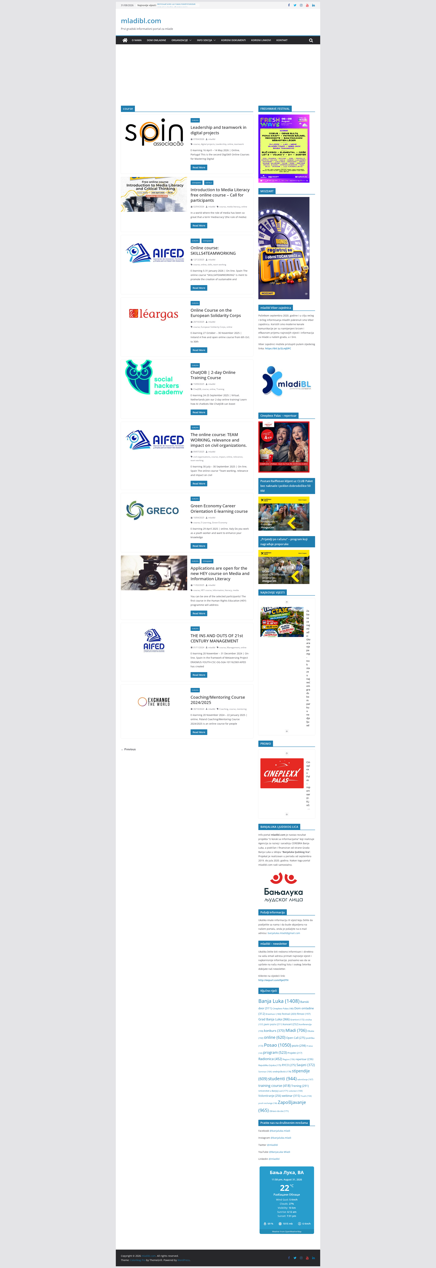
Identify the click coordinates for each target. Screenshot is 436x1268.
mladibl (211, 139)
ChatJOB (197, 389)
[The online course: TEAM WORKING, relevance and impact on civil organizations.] (154, 439)
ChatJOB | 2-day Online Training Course (213, 374)
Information (218, 590)
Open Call (295, 1038)
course (196, 144)
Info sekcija (204, 40)
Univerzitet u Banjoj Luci (273, 1090)
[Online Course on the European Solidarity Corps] (154, 315)
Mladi (296, 1030)
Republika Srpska (269, 1065)
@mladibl (272, 1144)
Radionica (270, 1058)
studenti (282, 1078)
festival (289, 1013)
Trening (300, 1086)
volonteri (296, 1090)
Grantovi (297, 1019)
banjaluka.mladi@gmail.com (284, 933)
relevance (238, 456)
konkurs (274, 1030)
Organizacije (180, 40)
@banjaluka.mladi (280, 1130)
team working (219, 264)
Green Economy (219, 522)
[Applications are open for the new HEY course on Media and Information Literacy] (154, 573)
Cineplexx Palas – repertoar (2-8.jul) (308, 784)
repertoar (304, 1059)
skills (210, 264)
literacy (228, 590)
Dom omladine (156, 40)
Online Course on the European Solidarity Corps (216, 312)
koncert (290, 1024)
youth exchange (267, 1103)
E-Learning (206, 522)
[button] (190, 40)
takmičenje (305, 1079)
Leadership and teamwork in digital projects (218, 129)
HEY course (206, 590)
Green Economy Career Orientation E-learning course (219, 508)
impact (222, 456)
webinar (291, 1096)
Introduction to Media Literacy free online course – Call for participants (220, 195)
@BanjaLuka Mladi (279, 1151)
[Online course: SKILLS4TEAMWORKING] (154, 252)
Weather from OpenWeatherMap (286, 1231)
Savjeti (306, 1065)
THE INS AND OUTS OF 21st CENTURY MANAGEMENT (217, 638)
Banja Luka (279, 1001)
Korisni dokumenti (233, 40)
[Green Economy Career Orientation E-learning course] (154, 510)
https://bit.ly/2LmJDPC (278, 348)
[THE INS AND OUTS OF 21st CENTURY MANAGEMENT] (154, 640)
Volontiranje (269, 1096)
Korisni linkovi (261, 40)
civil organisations (201, 456)
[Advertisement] (218, 80)
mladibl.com (141, 20)
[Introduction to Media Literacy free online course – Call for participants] (154, 194)
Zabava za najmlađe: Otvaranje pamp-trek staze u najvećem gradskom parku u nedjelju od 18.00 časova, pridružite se (308, 686)
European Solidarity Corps (213, 326)
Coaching (223, 709)
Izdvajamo (196, 182)
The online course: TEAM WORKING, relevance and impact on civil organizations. (219, 440)
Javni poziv (273, 1024)
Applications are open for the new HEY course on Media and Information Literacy (220, 573)
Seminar (265, 1071)
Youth (306, 1096)
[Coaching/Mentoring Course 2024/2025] (154, 702)
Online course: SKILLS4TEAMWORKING (213, 250)
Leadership (221, 144)
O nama (137, 40)
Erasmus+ (273, 1013)
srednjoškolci (281, 1071)
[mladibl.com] (125, 40)
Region (289, 1059)
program (275, 1052)
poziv (299, 1045)
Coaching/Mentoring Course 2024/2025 (218, 699)
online (230, 144)
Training (220, 389)
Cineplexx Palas (283, 1008)
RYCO (289, 1065)
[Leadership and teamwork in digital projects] (154, 132)
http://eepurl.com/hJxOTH (273, 980)
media (236, 590)
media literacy (233, 206)
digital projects (208, 144)
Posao (277, 1045)
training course (274, 1085)
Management (233, 647)
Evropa (195, 120)
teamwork (239, 144)
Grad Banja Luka (274, 1019)
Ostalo (209, 182)
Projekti (294, 1052)
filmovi (303, 1013)
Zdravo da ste (279, 1111)
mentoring (242, 709)
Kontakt (281, 40)
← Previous (128, 749)
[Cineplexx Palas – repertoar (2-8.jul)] (282, 773)
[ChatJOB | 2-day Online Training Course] (154, 377)
